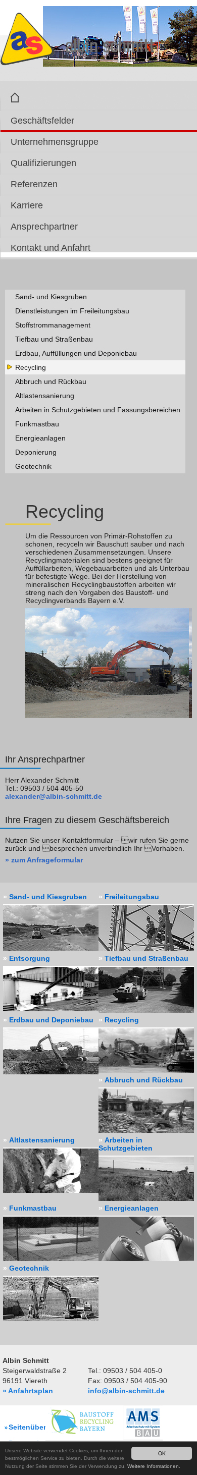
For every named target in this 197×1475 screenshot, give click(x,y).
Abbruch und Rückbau (50, 381)
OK (162, 1453)
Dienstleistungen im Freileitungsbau (72, 311)
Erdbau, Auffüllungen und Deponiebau (76, 353)
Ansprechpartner (44, 227)
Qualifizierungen (43, 163)
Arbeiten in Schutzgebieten (125, 1144)
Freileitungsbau (132, 897)
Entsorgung (29, 958)
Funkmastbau (37, 424)
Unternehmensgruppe (54, 142)
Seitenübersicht (36, 1427)
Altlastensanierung (44, 396)
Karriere (27, 205)
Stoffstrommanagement (52, 325)
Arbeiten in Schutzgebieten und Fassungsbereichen (97, 410)
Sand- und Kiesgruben (51, 297)
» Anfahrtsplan (28, 1391)
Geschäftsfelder (42, 121)
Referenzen (34, 184)
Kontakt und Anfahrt (50, 248)
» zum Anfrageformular (44, 860)
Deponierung (36, 452)
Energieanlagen (40, 438)
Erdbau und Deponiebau (51, 1020)
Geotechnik (33, 466)
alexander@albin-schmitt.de (53, 796)
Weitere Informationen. (153, 1466)
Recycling (30, 367)
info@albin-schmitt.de (126, 1391)
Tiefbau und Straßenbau (54, 339)
